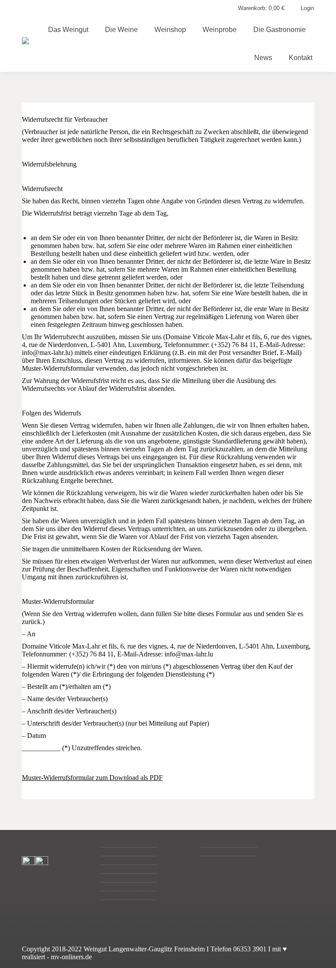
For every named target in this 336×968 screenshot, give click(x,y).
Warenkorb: (261, 8)
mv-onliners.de (71, 957)
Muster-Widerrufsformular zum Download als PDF (92, 777)
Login (307, 8)
